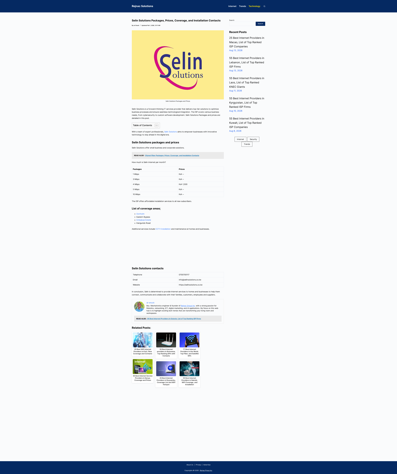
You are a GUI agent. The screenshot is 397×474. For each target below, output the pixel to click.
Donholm (140, 214)
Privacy (198, 465)
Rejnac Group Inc (188, 306)
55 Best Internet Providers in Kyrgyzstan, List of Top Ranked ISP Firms (246, 102)
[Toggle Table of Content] (155, 125)
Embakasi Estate (143, 220)
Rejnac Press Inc (206, 470)
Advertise (206, 465)
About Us (190, 465)
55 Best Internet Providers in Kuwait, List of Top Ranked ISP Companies (246, 123)
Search (231, 20)
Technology (254, 6)
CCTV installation (163, 229)
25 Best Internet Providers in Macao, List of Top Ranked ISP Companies (246, 42)
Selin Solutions (170, 132)
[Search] (264, 6)
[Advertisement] (178, 247)
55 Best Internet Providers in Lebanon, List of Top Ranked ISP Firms (246, 62)
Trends (242, 6)
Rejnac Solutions (142, 6)
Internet (232, 6)
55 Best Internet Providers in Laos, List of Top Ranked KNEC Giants (246, 82)
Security (253, 139)
